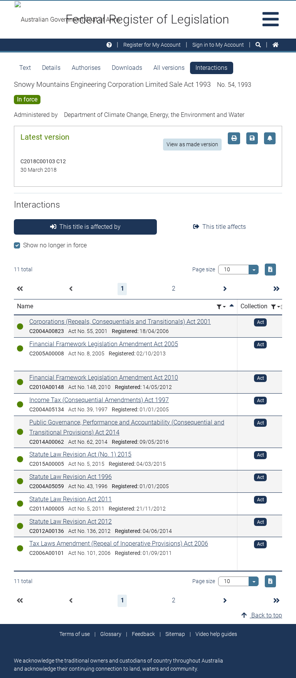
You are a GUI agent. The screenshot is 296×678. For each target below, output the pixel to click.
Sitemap (175, 634)
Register (152, 45)
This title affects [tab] (224, 226)
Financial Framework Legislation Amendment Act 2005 (103, 344)
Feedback (143, 634)
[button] (19, 289)
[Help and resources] (109, 45)
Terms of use (74, 634)
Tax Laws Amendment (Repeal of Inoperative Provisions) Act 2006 (118, 543)
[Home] (275, 45)
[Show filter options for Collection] (275, 307)
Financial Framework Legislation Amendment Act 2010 (103, 377)
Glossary (110, 634)
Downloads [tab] (127, 67)
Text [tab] (25, 67)
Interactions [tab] (211, 67)
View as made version (192, 144)
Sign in (218, 45)
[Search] (258, 45)
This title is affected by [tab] (90, 226)
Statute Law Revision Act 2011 (70, 499)
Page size (203, 269)
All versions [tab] (169, 67)
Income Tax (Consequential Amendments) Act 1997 (99, 400)
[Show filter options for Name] (221, 307)
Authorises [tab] (86, 67)
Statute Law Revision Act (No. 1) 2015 (80, 454)
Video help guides (216, 634)
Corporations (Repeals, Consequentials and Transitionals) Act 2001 (120, 321)
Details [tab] (51, 67)
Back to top (266, 615)
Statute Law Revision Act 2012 (70, 521)
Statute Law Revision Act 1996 (70, 476)
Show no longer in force (55, 245)
